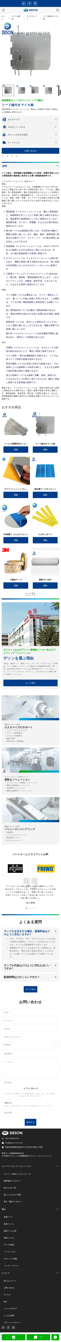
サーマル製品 (16, 17)
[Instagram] (35, 3)
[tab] (30, 159)
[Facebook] (29, 3)
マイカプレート (32, 17)
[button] (8, 90)
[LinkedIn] (23, 3)
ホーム (3, 17)
